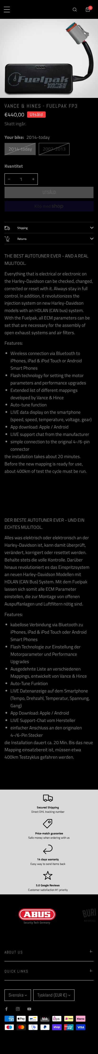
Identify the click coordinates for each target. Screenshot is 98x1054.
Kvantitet (14, 166)
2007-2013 (54, 149)
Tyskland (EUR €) (52, 995)
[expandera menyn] (6, 9)
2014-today (20, 149)
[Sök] (74, 9)
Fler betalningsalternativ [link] (49, 215)
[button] (87, 9)
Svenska (16, 995)
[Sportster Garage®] (45, 10)
